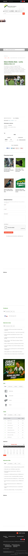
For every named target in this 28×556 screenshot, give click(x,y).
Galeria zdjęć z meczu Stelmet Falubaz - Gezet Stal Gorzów (19, 170)
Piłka (11, 311)
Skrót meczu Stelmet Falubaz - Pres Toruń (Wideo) (13, 489)
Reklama (6, 11)
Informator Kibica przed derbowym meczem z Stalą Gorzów (20, 190)
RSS (24, 1)
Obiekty (15, 386)
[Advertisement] (14, 33)
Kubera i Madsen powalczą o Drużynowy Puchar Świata (14, 343)
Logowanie (5, 1)
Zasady (10, 400)
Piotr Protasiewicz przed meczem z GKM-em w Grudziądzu (12, 472)
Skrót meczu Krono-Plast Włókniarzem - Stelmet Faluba (14, 478)
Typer (5, 386)
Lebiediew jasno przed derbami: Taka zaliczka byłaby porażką (13, 338)
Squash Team (15, 546)
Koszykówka (8, 311)
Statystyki (18, 11)
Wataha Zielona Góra (16, 545)
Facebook (21, 1)
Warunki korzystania (20, 536)
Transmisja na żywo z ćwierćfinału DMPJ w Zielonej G (13, 476)
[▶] (23, 444)
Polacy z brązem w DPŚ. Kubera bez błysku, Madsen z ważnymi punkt (13, 341)
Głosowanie (11, 395)
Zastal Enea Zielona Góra (16, 544)
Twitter (22, 1)
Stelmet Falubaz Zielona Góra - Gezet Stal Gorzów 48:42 (8, 190)
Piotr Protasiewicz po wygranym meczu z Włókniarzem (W (14, 481)
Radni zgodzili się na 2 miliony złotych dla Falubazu (13, 351)
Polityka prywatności (11, 536)
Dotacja (12, 11)
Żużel (4, 311)
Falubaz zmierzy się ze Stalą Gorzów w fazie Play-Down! (14, 353)
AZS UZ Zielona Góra (8, 546)
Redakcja (17, 118)
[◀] (4, 444)
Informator (10, 386)
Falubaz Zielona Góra (6, 544)
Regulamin (5, 536)
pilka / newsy (11, 120)
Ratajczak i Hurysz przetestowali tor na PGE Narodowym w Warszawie (14, 349)
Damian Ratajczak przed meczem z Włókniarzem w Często (13, 484)
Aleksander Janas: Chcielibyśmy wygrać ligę (12, 469)
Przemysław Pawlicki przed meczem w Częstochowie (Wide (13, 487)
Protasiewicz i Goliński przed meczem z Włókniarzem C (14, 474)
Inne (13, 311)
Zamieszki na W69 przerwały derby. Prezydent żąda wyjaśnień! (9, 170)
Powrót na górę (22, 533)
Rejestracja (11, 1)
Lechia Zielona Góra (8, 545)
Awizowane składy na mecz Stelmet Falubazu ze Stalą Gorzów (13, 346)
